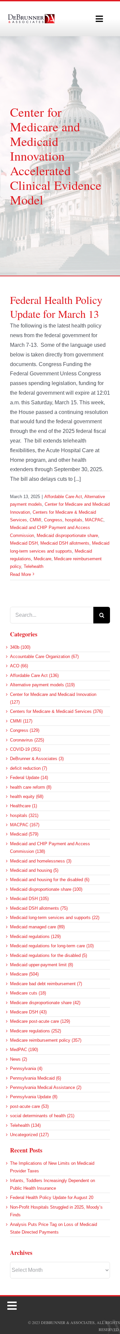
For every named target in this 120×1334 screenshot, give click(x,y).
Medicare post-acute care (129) (40, 1021)
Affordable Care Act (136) (34, 675)
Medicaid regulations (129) (35, 936)
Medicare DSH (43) (28, 1011)
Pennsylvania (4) (26, 1068)
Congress (53, 519)
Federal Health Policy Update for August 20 (51, 1197)
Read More (20, 574)
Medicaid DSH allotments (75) (39, 908)
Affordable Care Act (63, 496)
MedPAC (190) (24, 1049)
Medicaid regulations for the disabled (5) (48, 955)
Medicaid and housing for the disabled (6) (49, 879)
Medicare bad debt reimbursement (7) (46, 983)
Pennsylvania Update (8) (33, 1096)
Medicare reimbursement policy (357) (45, 1040)
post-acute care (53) (29, 1106)
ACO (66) (19, 665)
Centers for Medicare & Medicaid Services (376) (56, 711)
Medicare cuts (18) (28, 993)
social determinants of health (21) (42, 1115)
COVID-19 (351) (25, 749)
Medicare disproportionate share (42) (45, 1002)
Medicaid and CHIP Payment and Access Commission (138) (50, 847)
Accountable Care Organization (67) (44, 656)
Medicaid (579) (24, 834)
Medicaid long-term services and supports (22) (54, 917)
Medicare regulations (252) (35, 1030)
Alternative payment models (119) (42, 684)
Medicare (42, 558)
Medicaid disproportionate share (67, 535)
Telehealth (33, 566)
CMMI (35, 519)
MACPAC (94, 519)
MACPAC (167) (24, 824)
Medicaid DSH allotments (64, 543)
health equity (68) (26, 796)
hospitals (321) (24, 815)
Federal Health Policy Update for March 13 (56, 307)
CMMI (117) (21, 721)
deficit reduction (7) (28, 768)
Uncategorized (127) (29, 1134)
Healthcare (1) (23, 805)
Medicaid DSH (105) (29, 898)
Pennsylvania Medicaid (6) (35, 1078)
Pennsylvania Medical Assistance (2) (45, 1087)
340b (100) (20, 647)
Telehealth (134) (25, 1125)
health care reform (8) (30, 787)
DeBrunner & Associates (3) (37, 758)
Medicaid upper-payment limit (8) (41, 964)
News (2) (18, 1059)
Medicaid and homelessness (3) (40, 861)
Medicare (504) (24, 974)
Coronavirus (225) (27, 739)
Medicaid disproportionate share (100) (46, 889)
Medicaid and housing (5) (34, 870)
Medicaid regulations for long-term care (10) (52, 945)
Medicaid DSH (24, 543)
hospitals (73, 519)
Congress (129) (24, 730)
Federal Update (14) (29, 777)
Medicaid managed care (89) (37, 926)
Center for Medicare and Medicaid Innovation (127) (53, 698)
